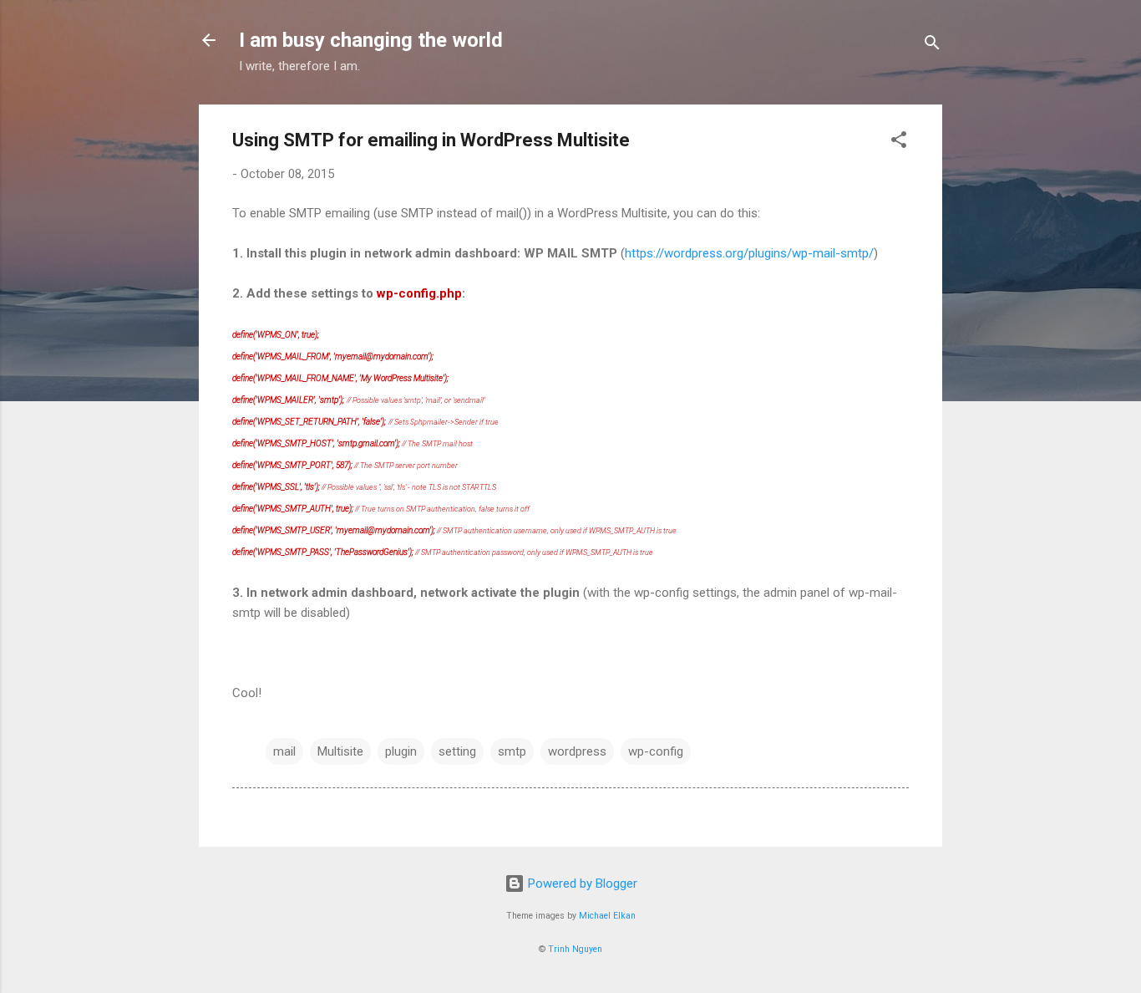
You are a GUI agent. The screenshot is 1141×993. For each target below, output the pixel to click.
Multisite (340, 751)
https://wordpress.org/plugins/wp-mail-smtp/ (749, 253)
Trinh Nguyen (575, 949)
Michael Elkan (607, 915)
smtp (512, 751)
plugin (401, 751)
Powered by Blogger (581, 883)
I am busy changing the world (371, 40)
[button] (899, 142)
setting (457, 751)
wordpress (577, 751)
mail (284, 751)
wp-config (655, 751)
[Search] (932, 45)
